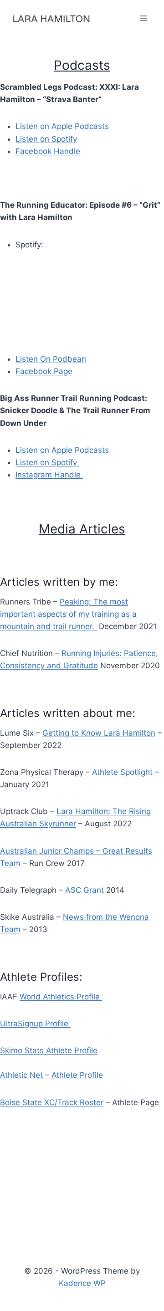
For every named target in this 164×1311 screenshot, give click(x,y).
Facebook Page (43, 371)
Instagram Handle (49, 474)
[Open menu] (143, 18)
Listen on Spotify (46, 138)
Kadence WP (82, 1283)
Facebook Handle (47, 151)
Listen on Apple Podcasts (62, 126)
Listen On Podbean (50, 359)
